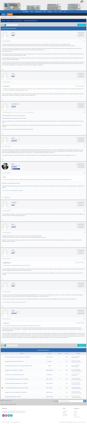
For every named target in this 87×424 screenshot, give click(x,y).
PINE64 (3, 20)
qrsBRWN (14, 202)
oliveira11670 (78, 362)
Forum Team (77, 417)
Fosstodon (65, 415)
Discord (15, 190)
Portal (55, 11)
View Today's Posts (12, 17)
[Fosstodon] (11, 415)
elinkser (77, 357)
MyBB (8, 422)
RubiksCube (49, 374)
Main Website (25, 11)
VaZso (13, 224)
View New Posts (4, 17)
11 (59, 396)
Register (9, 14)
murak (13, 283)
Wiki (44, 11)
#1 (84, 40)
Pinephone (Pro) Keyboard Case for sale (14, 361)
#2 (84, 81)
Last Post (73, 357)
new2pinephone (49, 370)
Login (3, 14)
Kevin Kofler (78, 384)
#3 (84, 112)
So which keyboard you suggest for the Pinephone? (16, 379)
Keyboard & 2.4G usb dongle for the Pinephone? (16, 392)
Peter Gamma (49, 357)
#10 (84, 318)
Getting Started (38, 11)
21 (59, 379)
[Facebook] (3, 415)
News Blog (50, 11)
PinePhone (8, 20)
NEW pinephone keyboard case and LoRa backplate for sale (18, 365)
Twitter (20, 190)
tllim (76, 375)
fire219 (83, 422)
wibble (13, 138)
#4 (84, 146)
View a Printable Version (7, 400)
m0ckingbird (69, 422)
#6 (84, 210)
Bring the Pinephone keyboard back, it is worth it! (16, 383)
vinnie (13, 32)
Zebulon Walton (49, 396)
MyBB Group (17, 422)
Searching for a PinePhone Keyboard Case (14, 374)
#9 (84, 291)
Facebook (65, 411)
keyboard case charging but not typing (14, 370)
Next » (16, 25)
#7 (84, 232)
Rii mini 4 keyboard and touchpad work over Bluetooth (17, 357)
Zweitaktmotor (15, 104)
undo (12, 73)
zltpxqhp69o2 (78, 370)
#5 (84, 172)
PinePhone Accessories (17, 20)
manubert (49, 361)
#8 (84, 258)
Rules (32, 11)
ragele (49, 365)
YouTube (65, 414)
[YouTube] (6, 415)
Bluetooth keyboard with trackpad (13, 396)
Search (60, 11)
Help (65, 11)
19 (59, 370)
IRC (12, 190)
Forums (75, 411)
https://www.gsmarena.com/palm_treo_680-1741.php (14, 118)
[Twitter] (8, 415)
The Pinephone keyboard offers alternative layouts (16, 387)
